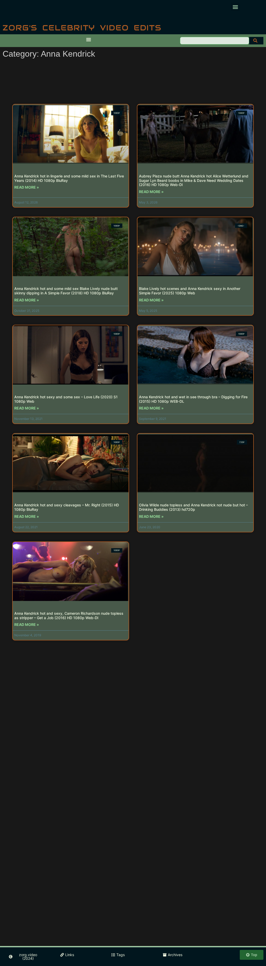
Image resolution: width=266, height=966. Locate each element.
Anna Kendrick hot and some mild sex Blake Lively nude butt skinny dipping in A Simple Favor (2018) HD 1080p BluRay (66, 290)
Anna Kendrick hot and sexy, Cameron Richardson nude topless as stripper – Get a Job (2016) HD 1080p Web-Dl (68, 615)
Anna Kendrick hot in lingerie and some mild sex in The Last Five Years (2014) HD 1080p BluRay (69, 178)
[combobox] (214, 40)
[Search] (256, 40)
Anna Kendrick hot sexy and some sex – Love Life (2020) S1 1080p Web (66, 399)
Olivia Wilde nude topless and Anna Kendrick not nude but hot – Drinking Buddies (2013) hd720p (193, 507)
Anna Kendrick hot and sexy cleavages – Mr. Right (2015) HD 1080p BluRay (66, 507)
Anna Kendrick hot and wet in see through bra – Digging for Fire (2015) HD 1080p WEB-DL (193, 399)
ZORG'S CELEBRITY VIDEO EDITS (82, 27)
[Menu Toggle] (88, 39)
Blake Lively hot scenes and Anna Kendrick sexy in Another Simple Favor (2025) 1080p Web (189, 290)
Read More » (26, 187)
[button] (235, 7)
